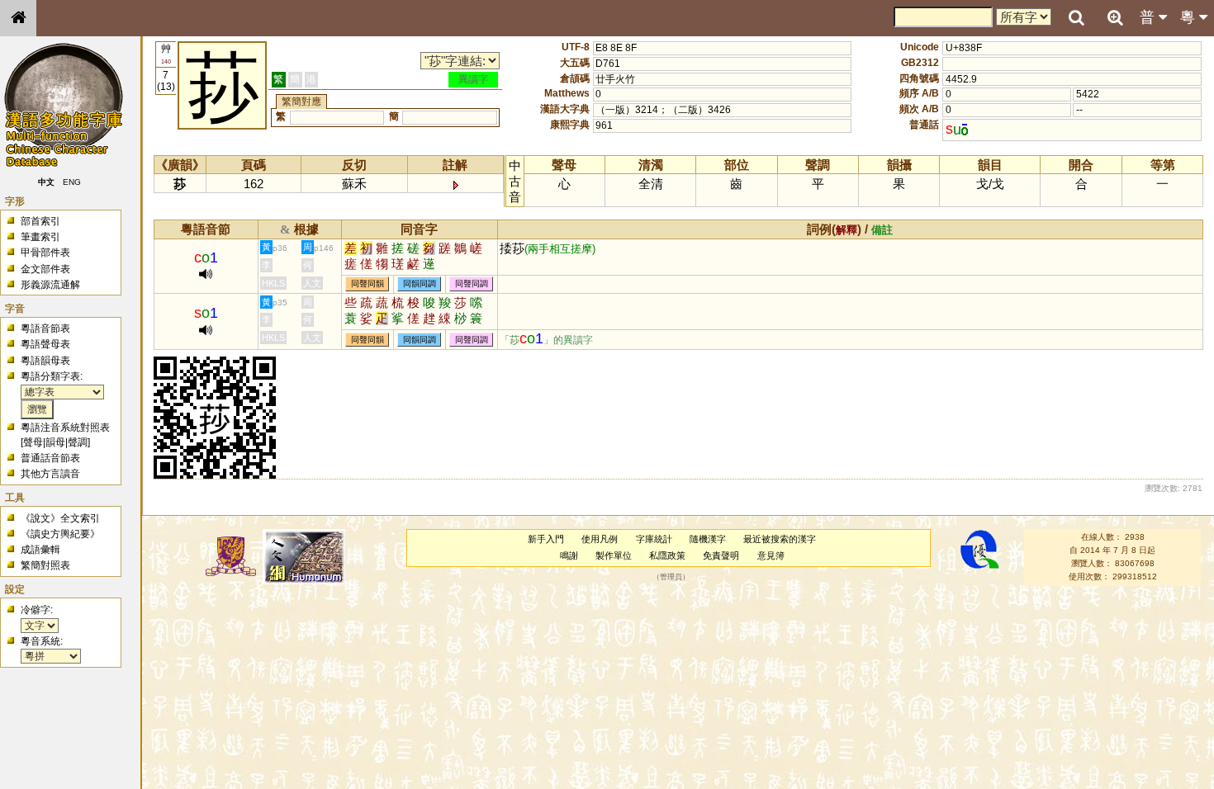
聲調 (78, 442)
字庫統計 (654, 539)
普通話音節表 (50, 458)
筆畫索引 (40, 237)
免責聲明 (721, 555)
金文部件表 (45, 269)
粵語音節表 (45, 328)
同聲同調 (471, 284)
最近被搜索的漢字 (779, 539)
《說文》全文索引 (60, 518)
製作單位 (613, 555)
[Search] (1076, 18)
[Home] (18, 18)
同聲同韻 (367, 284)
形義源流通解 (50, 285)
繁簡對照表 (45, 565)
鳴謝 (569, 555)
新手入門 (546, 539)
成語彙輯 (40, 549)
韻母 (55, 442)
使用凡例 (599, 539)
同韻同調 (419, 284)
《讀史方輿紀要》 (60, 534)
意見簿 (771, 555)
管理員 (671, 577)
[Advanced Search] (1115, 17)
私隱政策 (667, 555)
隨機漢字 (708, 539)
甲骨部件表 (45, 252)
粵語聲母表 (45, 344)
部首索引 (40, 221)
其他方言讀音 (50, 474)
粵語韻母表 (45, 360)
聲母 (33, 442)
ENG (73, 182)
